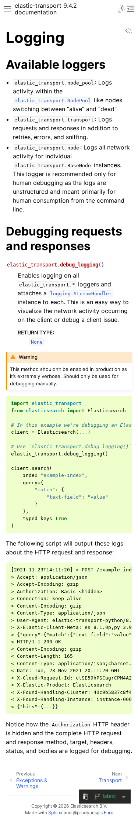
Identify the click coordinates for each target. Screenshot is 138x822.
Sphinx (55, 812)
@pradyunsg (86, 812)
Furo (108, 812)
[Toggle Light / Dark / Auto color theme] (121, 8)
